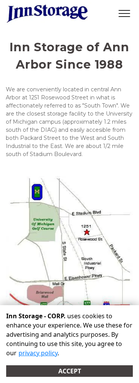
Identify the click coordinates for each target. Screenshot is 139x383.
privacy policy (38, 353)
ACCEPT (69, 371)
